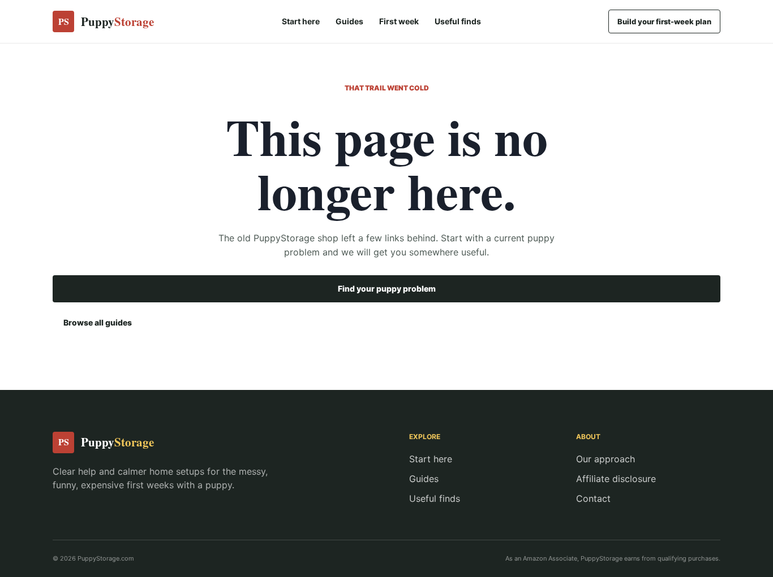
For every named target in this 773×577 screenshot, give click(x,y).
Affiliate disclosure (616, 478)
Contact (593, 498)
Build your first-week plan (664, 21)
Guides (349, 21)
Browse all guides (97, 322)
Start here (301, 21)
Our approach (605, 459)
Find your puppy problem (387, 288)
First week (399, 21)
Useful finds (458, 21)
